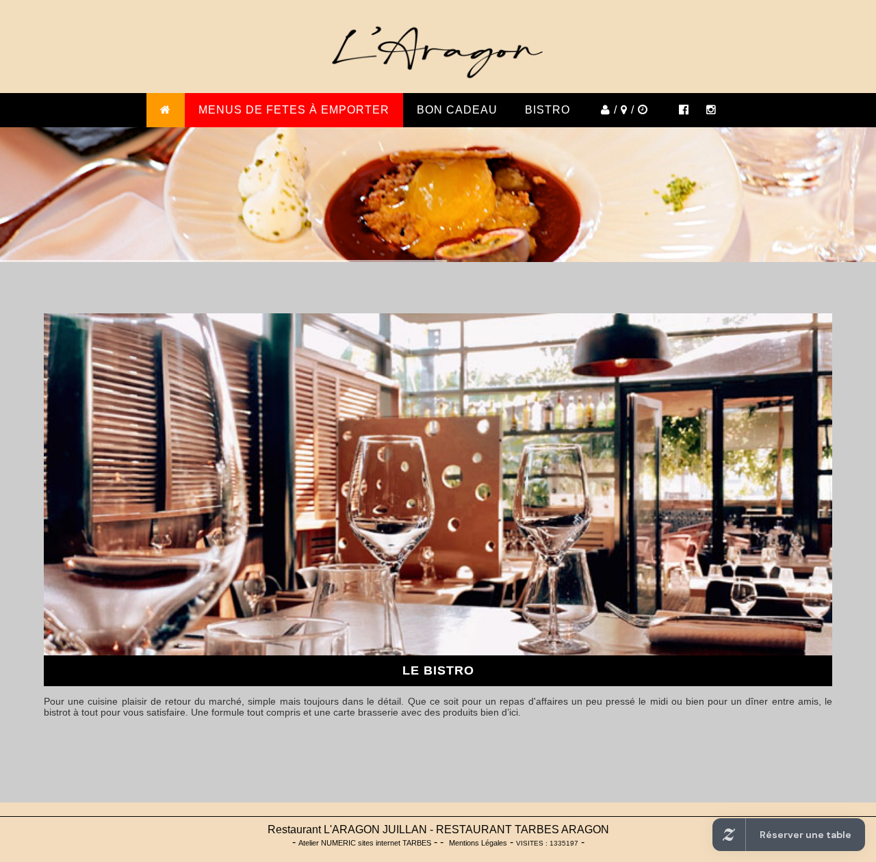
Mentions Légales (478, 843)
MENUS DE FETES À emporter (293, 110)
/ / (624, 110)
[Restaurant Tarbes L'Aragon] (716, 110)
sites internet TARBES (364, 843)
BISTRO (547, 110)
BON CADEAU (457, 110)
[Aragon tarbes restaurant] (682, 110)
